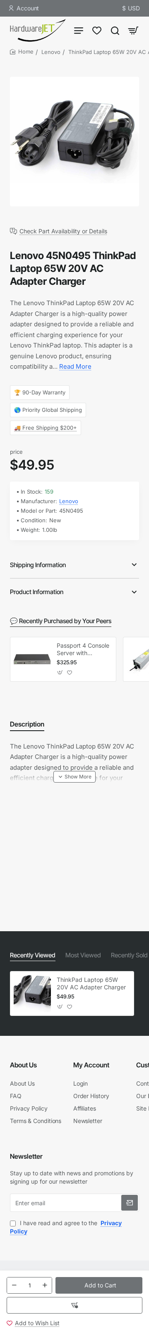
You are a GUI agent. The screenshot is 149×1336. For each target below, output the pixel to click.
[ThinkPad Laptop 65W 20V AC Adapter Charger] (32, 993)
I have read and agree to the (66, 1227)
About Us (23, 1065)
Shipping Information (38, 565)
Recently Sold (129, 955)
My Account (91, 1065)
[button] (98, 1285)
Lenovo (50, 52)
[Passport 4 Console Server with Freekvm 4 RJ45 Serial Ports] (32, 659)
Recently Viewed (32, 955)
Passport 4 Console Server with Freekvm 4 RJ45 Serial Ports (83, 649)
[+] (45, 1285)
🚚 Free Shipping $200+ (45, 427)
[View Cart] (133, 30)
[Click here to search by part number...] (115, 30)
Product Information (36, 592)
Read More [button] (75, 366)
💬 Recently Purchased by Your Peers (60, 621)
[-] (14, 1285)
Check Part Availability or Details (63, 231)
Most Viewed (83, 955)
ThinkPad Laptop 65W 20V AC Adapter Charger (91, 983)
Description (27, 724)
